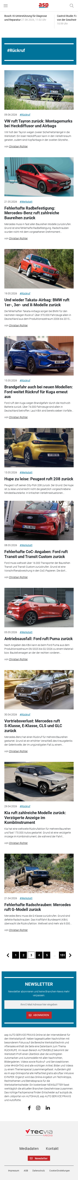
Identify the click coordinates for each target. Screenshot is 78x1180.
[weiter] (70, 955)
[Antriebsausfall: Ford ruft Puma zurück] (39, 607)
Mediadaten (29, 1148)
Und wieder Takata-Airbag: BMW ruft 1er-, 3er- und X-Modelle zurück (36, 302)
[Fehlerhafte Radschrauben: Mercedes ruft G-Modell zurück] (39, 873)
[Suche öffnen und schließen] (70, 6)
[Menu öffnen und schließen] (6, 5)
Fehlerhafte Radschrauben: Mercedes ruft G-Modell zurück (37, 907)
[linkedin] (48, 1107)
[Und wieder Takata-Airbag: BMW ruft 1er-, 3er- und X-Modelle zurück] (39, 269)
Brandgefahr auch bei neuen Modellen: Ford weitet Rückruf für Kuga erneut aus (38, 392)
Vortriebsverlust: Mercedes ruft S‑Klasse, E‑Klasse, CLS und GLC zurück (33, 726)
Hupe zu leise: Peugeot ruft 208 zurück (38, 479)
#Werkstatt (26, 201)
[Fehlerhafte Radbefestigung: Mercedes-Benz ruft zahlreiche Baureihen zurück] (39, 177)
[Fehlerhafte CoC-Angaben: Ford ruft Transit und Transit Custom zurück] (39, 520)
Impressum (13, 1170)
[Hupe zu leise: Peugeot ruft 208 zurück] (39, 448)
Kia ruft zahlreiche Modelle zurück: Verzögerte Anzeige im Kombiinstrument (35, 817)
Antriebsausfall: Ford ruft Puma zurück (38, 638)
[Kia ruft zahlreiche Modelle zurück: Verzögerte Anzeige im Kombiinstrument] (39, 781)
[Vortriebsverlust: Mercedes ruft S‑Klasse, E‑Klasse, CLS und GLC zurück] (39, 690)
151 (62, 955)
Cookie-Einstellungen (59, 1170)
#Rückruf (25, 114)
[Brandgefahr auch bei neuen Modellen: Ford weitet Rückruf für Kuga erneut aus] (39, 356)
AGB (26, 1170)
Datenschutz (38, 1170)
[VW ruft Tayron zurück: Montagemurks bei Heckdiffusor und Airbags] (39, 90)
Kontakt (52, 1148)
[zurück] (7, 955)
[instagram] (38, 1107)
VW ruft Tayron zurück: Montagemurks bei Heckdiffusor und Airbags (38, 123)
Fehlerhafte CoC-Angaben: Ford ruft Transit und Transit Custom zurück (36, 554)
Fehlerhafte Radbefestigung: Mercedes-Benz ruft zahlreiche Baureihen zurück (31, 213)
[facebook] (29, 1107)
